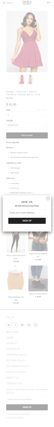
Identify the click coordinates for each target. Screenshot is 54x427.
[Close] (48, 198)
